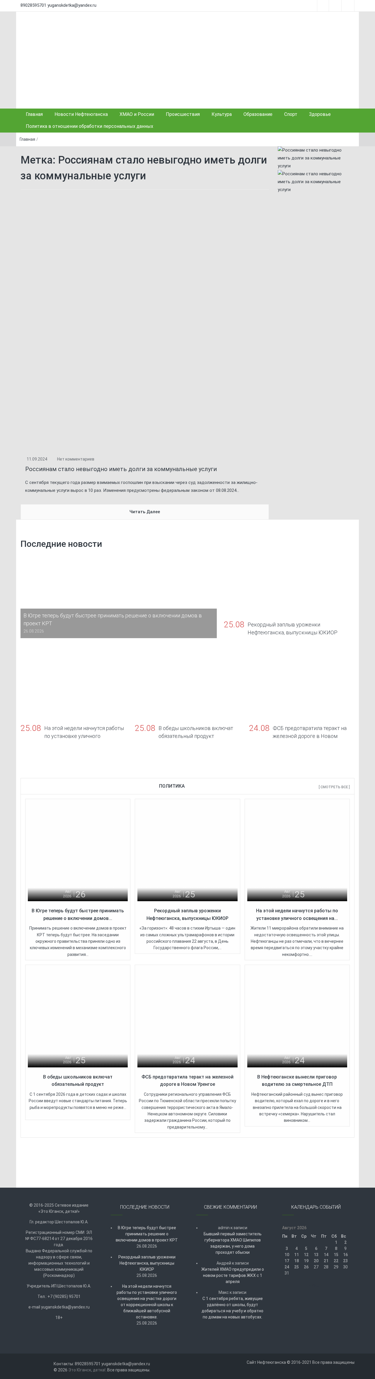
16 (345, 1254)
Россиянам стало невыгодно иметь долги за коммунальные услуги (121, 469)
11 (296, 1254)
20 (316, 1260)
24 (286, 1267)
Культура (222, 114)
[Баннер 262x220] (316, 181)
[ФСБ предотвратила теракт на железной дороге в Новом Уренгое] (187, 1017)
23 (345, 1260)
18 (296, 1260)
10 (286, 1254)
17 (286, 1260)
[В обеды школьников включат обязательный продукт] (78, 1017)
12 (306, 1254)
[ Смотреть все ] (334, 787)
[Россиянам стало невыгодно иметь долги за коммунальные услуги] (145, 322)
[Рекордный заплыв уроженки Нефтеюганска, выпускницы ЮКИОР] (187, 850)
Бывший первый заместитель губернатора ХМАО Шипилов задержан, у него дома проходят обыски (233, 1243)
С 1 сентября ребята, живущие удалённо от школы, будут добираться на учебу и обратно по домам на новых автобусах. (232, 1307)
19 (306, 1260)
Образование (257, 114)
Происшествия (183, 114)
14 (326, 1254)
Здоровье (320, 114)
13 (316, 1254)
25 (296, 1267)
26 (306, 1267)
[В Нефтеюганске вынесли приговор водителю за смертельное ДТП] (297, 1017)
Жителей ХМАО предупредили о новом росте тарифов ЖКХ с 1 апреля (232, 1275)
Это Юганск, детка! (86, 1370)
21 (326, 1260)
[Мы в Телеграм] (316, 158)
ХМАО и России (137, 114)
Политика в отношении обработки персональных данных (89, 126)
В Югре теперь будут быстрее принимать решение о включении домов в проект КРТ (147, 1233)
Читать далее (144, 511)
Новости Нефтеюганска (81, 114)
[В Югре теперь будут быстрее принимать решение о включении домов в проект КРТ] (78, 850)
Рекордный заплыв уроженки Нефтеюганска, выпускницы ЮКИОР (146, 1263)
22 (336, 1260)
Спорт (290, 114)
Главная (34, 114)
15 (336, 1254)
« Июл (314, 1285)
